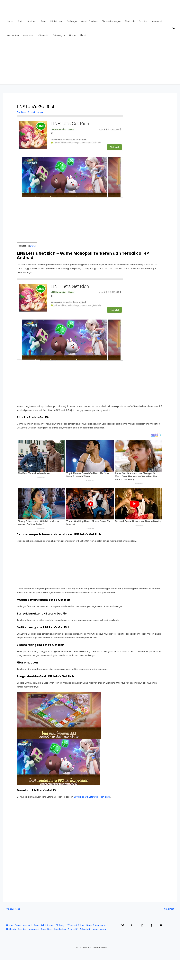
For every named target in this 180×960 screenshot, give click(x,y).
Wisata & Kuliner (76, 925)
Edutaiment (47, 925)
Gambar (22, 929)
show (32, 246)
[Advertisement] (90, 63)
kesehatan (60, 929)
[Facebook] (151, 925)
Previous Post (11, 908)
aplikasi (22, 112)
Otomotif (73, 929)
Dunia (18, 925)
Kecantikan (46, 929)
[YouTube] (161, 925)
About (103, 929)
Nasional (27, 925)
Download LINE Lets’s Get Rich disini (92, 796)
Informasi (34, 929)
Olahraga (60, 925)
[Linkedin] (132, 925)
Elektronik (11, 929)
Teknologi (85, 929)
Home (9, 925)
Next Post (170, 908)
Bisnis (36, 925)
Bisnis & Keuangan (95, 925)
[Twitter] (122, 925)
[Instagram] (141, 925)
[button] (63, 35)
